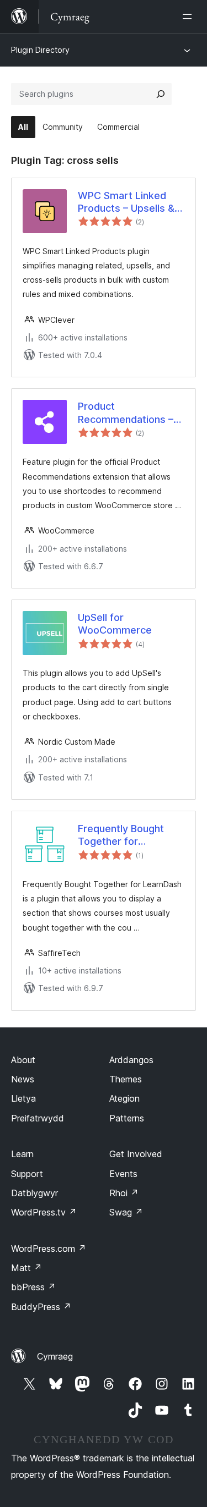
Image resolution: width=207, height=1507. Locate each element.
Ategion (124, 1098)
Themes (125, 1079)
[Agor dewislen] (189, 16)
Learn (22, 1153)
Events (123, 1173)
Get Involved (135, 1153)
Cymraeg (55, 1356)
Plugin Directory (40, 49)
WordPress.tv (44, 1212)
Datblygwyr (34, 1192)
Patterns (126, 1118)
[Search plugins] (161, 94)
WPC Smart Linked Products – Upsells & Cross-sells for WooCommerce (126, 202)
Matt (26, 1267)
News (22, 1079)
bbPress (33, 1287)
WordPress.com (48, 1248)
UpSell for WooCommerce (115, 624)
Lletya (23, 1098)
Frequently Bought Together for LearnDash (121, 835)
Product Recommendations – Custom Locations (125, 413)
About (23, 1059)
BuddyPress (41, 1306)
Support (27, 1173)
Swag (126, 1212)
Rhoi (124, 1192)
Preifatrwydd (37, 1118)
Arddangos (131, 1059)
